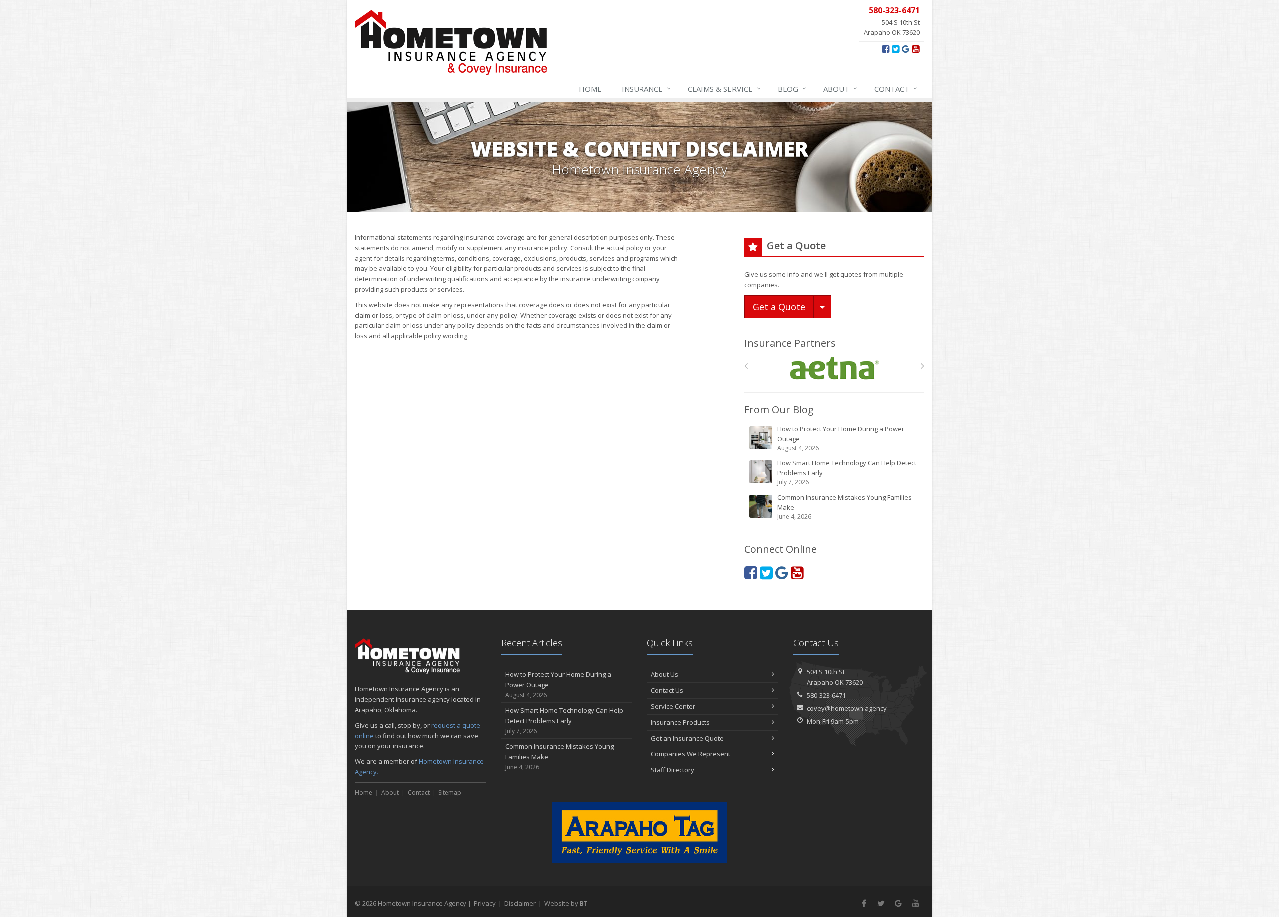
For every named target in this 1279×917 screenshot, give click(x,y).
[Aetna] (834, 368)
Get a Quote (779, 307)
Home (590, 89)
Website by (566, 903)
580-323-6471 (826, 695)
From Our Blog (779, 409)
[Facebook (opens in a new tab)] (885, 49)
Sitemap (449, 792)
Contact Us (667, 690)
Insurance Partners (790, 343)
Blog (792, 88)
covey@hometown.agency (847, 708)
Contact (895, 88)
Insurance (646, 88)
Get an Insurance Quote (687, 738)
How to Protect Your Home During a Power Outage (840, 438)
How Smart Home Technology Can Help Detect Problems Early (846, 472)
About (840, 88)
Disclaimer (520, 903)
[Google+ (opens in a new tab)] (905, 49)
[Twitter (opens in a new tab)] (895, 49)
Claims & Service (724, 88)
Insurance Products (680, 722)
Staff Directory (672, 769)
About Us (664, 674)
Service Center (673, 706)
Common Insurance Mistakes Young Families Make (844, 507)
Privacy (485, 903)
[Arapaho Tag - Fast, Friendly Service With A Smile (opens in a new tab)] (639, 832)
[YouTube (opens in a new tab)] (915, 49)
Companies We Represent (690, 753)
